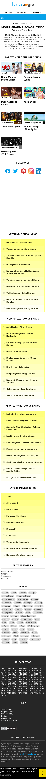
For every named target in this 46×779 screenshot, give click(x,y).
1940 (14, 671)
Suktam (24, 643)
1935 (30, 668)
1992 (36, 684)
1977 (41, 680)
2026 (3, 695)
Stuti (15, 643)
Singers (4, 574)
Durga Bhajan (8, 596)
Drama (19, 609)
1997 (20, 686)
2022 (25, 693)
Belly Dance (28, 606)
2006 (25, 688)
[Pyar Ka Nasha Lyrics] (11, 93)
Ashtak (23, 593)
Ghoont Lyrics (23, 442)
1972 (14, 680)
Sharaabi (36, 636)
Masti (21, 623)
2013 (20, 691)
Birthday (39, 603)
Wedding (24, 639)
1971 (9, 680)
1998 (25, 686)
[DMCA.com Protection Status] (9, 729)
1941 (20, 671)
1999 (30, 686)
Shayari (6, 639)
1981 (20, 682)
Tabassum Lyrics (21, 249)
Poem (15, 629)
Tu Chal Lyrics (20, 293)
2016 (36, 691)
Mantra (18, 603)
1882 (3, 668)
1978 (3, 682)
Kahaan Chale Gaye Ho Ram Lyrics (23, 272)
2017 (41, 691)
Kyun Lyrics (17, 367)
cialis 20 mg (5, 652)
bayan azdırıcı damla (23, 652)
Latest (8, 13)
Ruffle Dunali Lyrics (22, 455)
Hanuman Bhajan (24, 596)
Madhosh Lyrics (23, 286)
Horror (16, 619)
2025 (41, 693)
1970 (3, 680)
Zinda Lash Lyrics (10, 126)
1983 (30, 682)
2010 (3, 691)
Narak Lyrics (16, 351)
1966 (25, 677)
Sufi (15, 639)
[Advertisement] (23, 203)
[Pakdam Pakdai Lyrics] (34, 68)
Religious (25, 633)
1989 (20, 684)
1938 (3, 671)
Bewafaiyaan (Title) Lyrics (8, 152)
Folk (28, 613)
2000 (36, 686)
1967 (30, 677)
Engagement (8, 613)
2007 (30, 688)
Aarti (14, 593)
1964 (14, 677)
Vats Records (7, 122)
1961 (41, 675)
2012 (14, 691)
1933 (20, 668)
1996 (14, 686)
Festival (19, 613)
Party (22, 626)
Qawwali (7, 633)
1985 (41, 682)
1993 (41, 684)
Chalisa (35, 599)
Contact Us (6, 718)
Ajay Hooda (7, 73)
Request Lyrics (7, 711)
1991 (30, 684)
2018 (3, 693)
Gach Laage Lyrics (24, 462)
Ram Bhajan (23, 599)
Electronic (39, 609)
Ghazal (15, 616)
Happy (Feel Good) (28, 616)
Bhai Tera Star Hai (15, 522)
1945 (41, 671)
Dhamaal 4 (11, 529)
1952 (36, 673)
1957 (20, 675)
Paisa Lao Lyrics (22, 308)
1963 (9, 677)
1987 (9, 684)
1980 (14, 682)
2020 (14, 693)
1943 (30, 671)
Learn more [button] (5, 775)
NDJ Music (6, 98)
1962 (3, 677)
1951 (30, 673)
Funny (6, 616)
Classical (7, 606)
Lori (5, 623)
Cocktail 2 (11, 535)
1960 (36, 675)
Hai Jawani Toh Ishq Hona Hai (20, 555)
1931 (9, 668)
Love (12, 623)
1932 (14, 668)
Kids (37, 619)
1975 (30, 680)
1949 (20, 673)
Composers (6, 576)
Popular (21, 13)
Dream (28, 609)
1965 (20, 677)
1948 (14, 673)
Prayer (31, 629)
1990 (25, 684)
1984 (36, 682)
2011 (9, 691)
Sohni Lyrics (19, 327)
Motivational (31, 623)
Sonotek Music (31, 98)
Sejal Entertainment (33, 73)
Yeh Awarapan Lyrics (22, 280)
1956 (14, 675)
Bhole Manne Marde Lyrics (8, 78)
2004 (14, 688)
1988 (14, 684)
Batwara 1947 (13, 509)
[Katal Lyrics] (34, 93)
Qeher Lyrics (21, 389)
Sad (16, 636)
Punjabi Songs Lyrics (27, 754)
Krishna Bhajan (9, 599)
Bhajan (33, 593)
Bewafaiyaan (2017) (10, 147)
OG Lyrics (21, 477)
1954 (3, 675)
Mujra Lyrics (21, 414)
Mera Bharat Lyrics (20, 242)
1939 (9, 671)
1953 (41, 673)
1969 (41, 677)
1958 (25, 675)
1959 (30, 675)
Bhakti (6, 593)
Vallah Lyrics (20, 395)
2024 (36, 693)
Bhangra (28, 603)
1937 (41, 668)
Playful (6, 629)
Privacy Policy (7, 714)
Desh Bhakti (8, 609)
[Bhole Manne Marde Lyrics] (11, 68)
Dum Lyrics (18, 264)
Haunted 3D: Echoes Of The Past (22, 548)
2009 (41, 688)
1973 (20, 680)
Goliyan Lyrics (20, 373)
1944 (36, 671)
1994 (3, 686)
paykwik (36, 652)
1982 (25, 682)
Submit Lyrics (6, 709)
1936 (36, 668)
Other (14, 626)
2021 (20, 693)
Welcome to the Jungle (17, 542)
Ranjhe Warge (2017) (33, 122)
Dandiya (39, 606)
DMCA (4, 716)
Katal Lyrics (30, 102)
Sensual (25, 636)
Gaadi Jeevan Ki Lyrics (21, 420)
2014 (25, 691)
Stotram (6, 643)
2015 (30, 691)
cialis (12, 652)
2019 (9, 693)
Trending (36, 13)
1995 (9, 686)
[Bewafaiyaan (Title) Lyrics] (11, 143)
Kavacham (7, 603)
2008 (36, 688)
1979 (9, 682)
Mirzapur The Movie (16, 516)
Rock (35, 633)
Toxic (9, 496)
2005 (20, 688)
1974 (25, 680)
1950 (25, 673)
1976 (36, 680)
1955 (9, 675)
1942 (25, 671)
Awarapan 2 (12, 503)
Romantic (7, 636)
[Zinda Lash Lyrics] (11, 118)
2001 (41, 686)
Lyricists (4, 578)
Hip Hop (6, 619)
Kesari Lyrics (21, 449)
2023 (30, 693)
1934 (25, 668)
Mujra (6, 626)
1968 (36, 677)
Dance (17, 606)
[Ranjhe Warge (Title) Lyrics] (34, 118)
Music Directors (7, 571)
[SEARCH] (43, 17)
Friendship (38, 613)
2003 (9, 688)
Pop (23, 629)
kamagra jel (5, 654)
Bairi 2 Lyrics (21, 436)
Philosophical (33, 626)
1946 (3, 673)
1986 (3, 684)
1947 (9, 673)
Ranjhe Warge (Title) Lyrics (31, 128)
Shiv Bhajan (36, 639)
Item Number (27, 619)
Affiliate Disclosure (9, 720)
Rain (16, 633)
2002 (3, 688)
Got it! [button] (42, 773)
